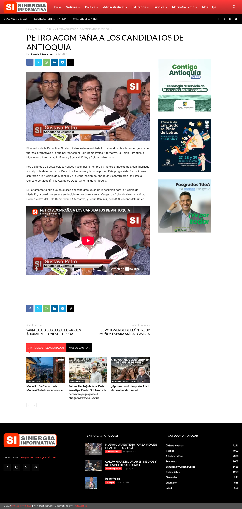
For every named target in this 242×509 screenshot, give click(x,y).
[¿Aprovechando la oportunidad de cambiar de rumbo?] (130, 370)
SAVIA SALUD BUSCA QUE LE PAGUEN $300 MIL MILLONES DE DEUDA (53, 332)
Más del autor (79, 347)
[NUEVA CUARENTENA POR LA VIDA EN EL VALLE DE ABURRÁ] (93, 449)
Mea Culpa (209, 7)
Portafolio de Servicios (84, 19)
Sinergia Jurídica (113, 468)
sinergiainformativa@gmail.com (37, 457)
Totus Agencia (80, 505)
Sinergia (61, 19)
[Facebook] (218, 19)
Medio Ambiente (183, 7)
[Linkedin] (54, 62)
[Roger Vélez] (91, 483)
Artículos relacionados (46, 347)
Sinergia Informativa (42, 54)
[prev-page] (28, 405)
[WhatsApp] (46, 62)
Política (90, 7)
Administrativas (114, 7)
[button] (234, 7)
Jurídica (159, 7)
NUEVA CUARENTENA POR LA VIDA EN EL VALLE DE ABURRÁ (131, 446)
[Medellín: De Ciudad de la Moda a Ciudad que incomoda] (45, 370)
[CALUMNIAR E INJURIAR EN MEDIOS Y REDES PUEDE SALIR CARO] (93, 465)
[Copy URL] (70, 62)
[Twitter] (230, 19)
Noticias (71, 7)
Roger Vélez (112, 478)
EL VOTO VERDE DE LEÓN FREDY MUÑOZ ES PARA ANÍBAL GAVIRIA (124, 332)
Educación (139, 7)
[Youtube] (235, 19)
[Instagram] (224, 19)
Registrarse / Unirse (44, 19)
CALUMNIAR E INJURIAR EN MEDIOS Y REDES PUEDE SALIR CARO (130, 463)
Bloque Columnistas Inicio (124, 381)
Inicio (57, 7)
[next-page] (34, 405)
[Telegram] (62, 62)
